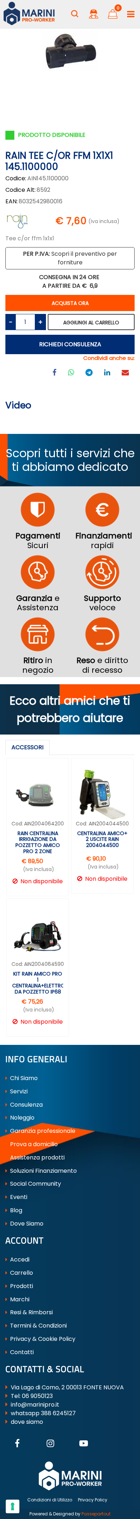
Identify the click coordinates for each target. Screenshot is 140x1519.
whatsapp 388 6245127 (43, 1413)
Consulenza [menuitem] (26, 1105)
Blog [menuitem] (15, 1210)
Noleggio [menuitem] (21, 1117)
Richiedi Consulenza (70, 344)
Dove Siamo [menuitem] (26, 1223)
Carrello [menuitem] (21, 1273)
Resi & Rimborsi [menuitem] (31, 1312)
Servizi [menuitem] (18, 1091)
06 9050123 (37, 1396)
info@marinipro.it (35, 1404)
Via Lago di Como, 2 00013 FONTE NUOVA (67, 1387)
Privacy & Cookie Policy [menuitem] (42, 1339)
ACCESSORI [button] (27, 747)
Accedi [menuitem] (19, 1259)
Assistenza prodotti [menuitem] (37, 1157)
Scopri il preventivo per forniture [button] (70, 258)
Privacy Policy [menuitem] (92, 1500)
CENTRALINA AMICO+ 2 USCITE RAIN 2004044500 (102, 839)
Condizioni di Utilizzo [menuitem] (49, 1500)
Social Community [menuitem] (35, 1184)
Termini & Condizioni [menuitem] (38, 1325)
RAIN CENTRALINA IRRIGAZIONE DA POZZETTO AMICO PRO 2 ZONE (37, 842)
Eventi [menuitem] (18, 1197)
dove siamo (27, 1422)
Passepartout (96, 1514)
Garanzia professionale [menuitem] (42, 1131)
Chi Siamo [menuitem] (23, 1078)
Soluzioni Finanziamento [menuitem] (43, 1171)
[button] (70, 52)
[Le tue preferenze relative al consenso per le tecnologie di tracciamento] (12, 1506)
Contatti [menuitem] (21, 1352)
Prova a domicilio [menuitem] (33, 1144)
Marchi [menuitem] (19, 1299)
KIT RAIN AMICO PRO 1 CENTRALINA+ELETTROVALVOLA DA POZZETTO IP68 (37, 983)
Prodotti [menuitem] (21, 1286)
